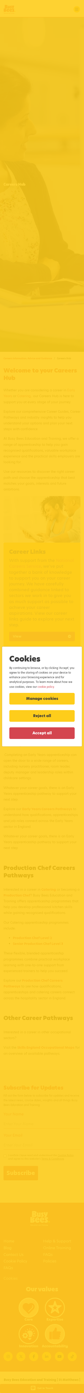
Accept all (42, 733)
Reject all (42, 715)
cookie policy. (46, 687)
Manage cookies (42, 698)
